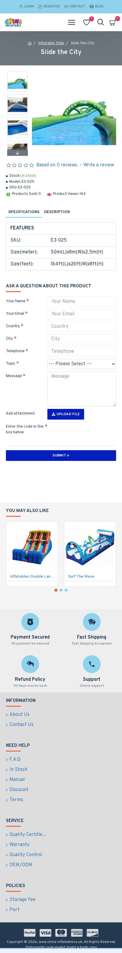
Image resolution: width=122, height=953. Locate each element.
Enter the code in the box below (25, 429)
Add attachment (20, 413)
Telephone (15, 351)
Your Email (15, 313)
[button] (17, 73)
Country (13, 326)
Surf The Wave (81, 576)
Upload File (68, 414)
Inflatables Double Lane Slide (33, 576)
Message (14, 376)
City (9, 338)
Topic (10, 363)
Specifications (23, 212)
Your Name (15, 301)
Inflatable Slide (51, 43)
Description (57, 212)
